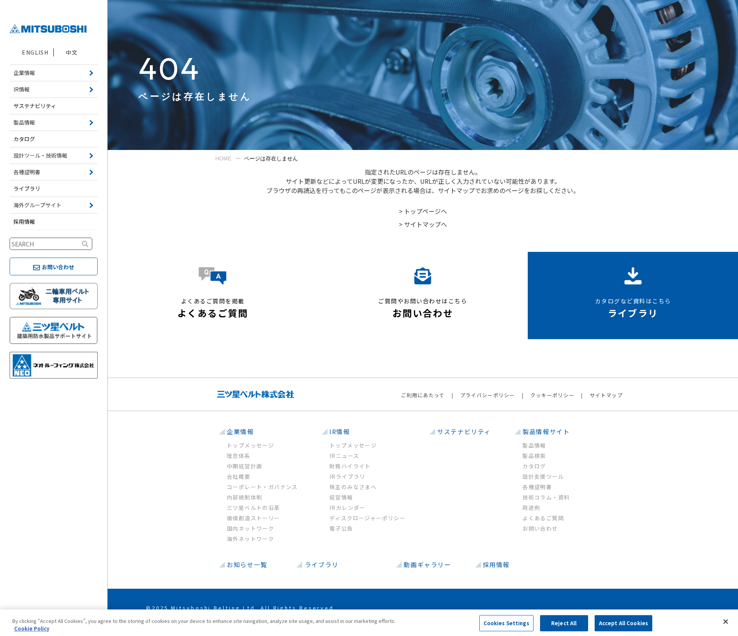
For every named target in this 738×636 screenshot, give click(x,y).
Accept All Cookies (623, 623)
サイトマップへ (425, 224)
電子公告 (341, 528)
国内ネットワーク (250, 528)
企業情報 (240, 431)
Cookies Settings (506, 623)
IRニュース (344, 456)
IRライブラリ (347, 476)
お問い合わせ (540, 528)
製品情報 (534, 445)
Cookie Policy (31, 628)
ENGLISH (35, 52)
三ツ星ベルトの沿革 (253, 507)
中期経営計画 (244, 466)
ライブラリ (26, 188)
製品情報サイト (546, 431)
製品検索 (534, 456)
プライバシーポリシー (487, 395)
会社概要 (239, 476)
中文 (72, 52)
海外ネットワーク (250, 539)
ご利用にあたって (422, 395)
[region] (369, 622)
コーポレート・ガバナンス (262, 487)
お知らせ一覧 (247, 564)
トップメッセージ (250, 445)
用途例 (531, 507)
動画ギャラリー (427, 564)
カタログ (24, 139)
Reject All (564, 623)
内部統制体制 (244, 497)
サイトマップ (606, 395)
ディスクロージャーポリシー (367, 518)
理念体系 (239, 456)
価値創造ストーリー (253, 518)
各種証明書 (537, 487)
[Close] (725, 621)
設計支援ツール (543, 476)
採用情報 (24, 221)
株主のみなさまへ (353, 487)
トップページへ (425, 211)
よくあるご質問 (543, 518)
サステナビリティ (34, 106)
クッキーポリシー (552, 395)
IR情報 (339, 431)
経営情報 (341, 497)
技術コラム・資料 (546, 497)
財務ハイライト (350, 466)
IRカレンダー (347, 507)
